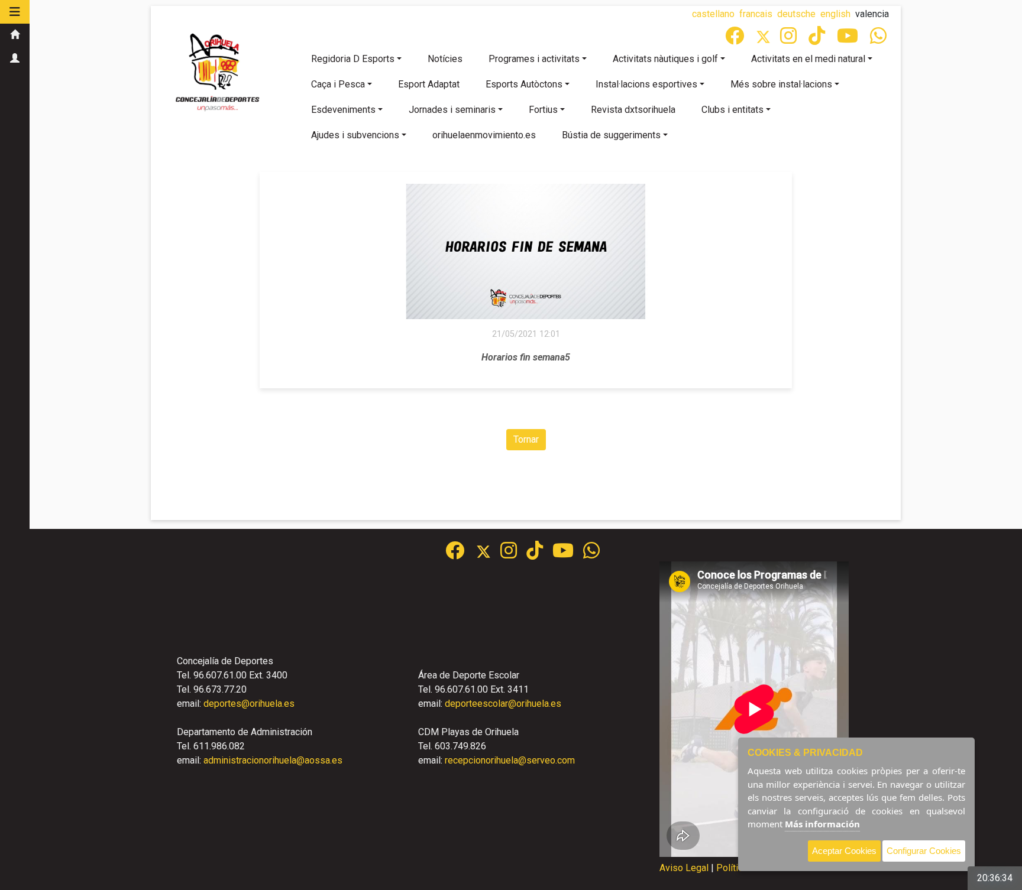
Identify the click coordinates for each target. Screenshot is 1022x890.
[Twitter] (768, 39)
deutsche (796, 14)
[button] (14, 12)
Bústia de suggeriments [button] (611, 135)
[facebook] (735, 39)
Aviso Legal (684, 867)
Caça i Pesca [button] (338, 84)
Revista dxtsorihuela (633, 109)
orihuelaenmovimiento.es (484, 135)
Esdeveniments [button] (343, 109)
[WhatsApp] (879, 39)
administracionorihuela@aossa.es (272, 760)
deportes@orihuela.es (249, 703)
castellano (713, 14)
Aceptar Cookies (844, 851)
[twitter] (488, 554)
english (835, 14)
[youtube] (849, 39)
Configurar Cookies (924, 851)
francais (755, 14)
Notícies (445, 58)
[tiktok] (817, 39)
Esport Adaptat (429, 84)
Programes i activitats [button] (534, 58)
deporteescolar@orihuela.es (503, 703)
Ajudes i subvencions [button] (355, 135)
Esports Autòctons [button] (524, 84)
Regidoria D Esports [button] (352, 58)
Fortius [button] (543, 109)
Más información (822, 824)
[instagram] (789, 39)
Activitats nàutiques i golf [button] (665, 58)
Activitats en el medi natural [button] (808, 58)
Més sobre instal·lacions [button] (781, 84)
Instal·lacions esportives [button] (646, 84)
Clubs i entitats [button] (732, 109)
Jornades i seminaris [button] (452, 109)
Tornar (526, 439)
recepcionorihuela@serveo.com (510, 760)
